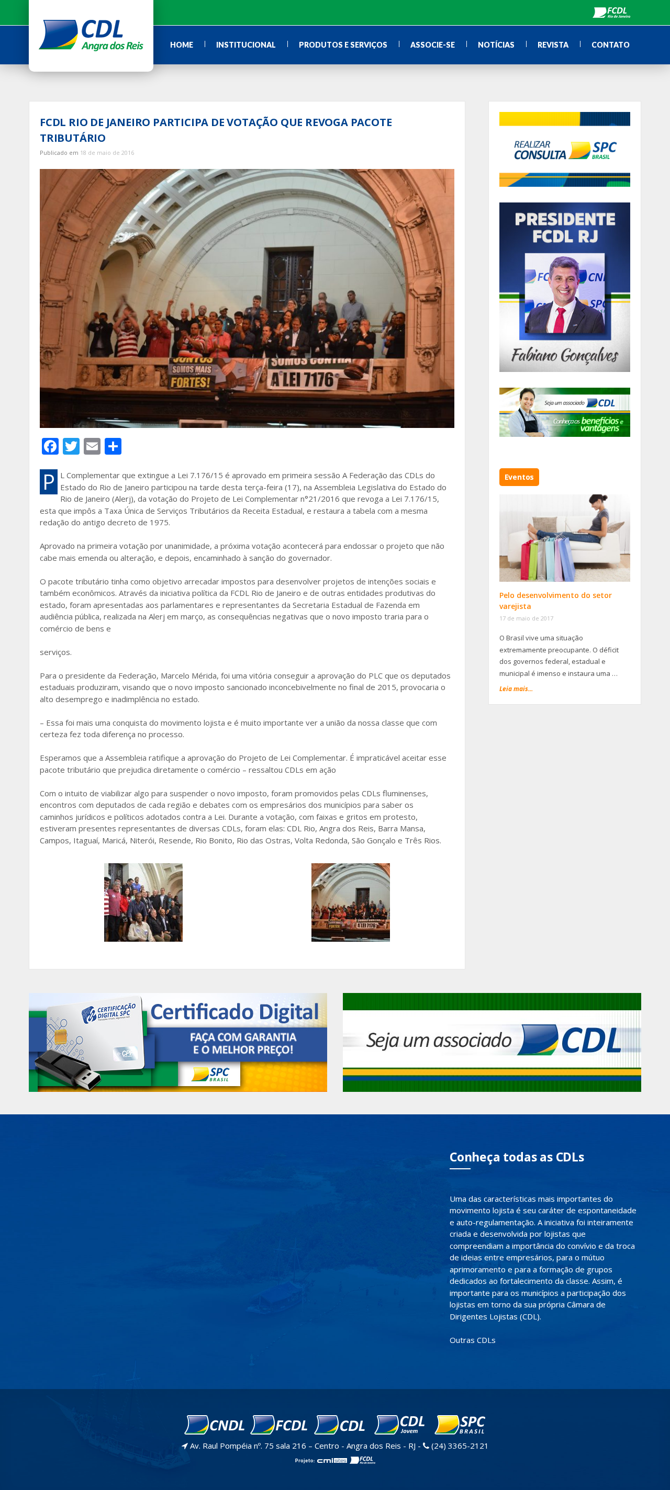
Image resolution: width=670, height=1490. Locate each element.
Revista (553, 44)
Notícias (496, 44)
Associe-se (432, 44)
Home (181, 44)
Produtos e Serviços (343, 44)
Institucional (246, 44)
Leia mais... (516, 688)
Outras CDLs (473, 1340)
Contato (610, 44)
